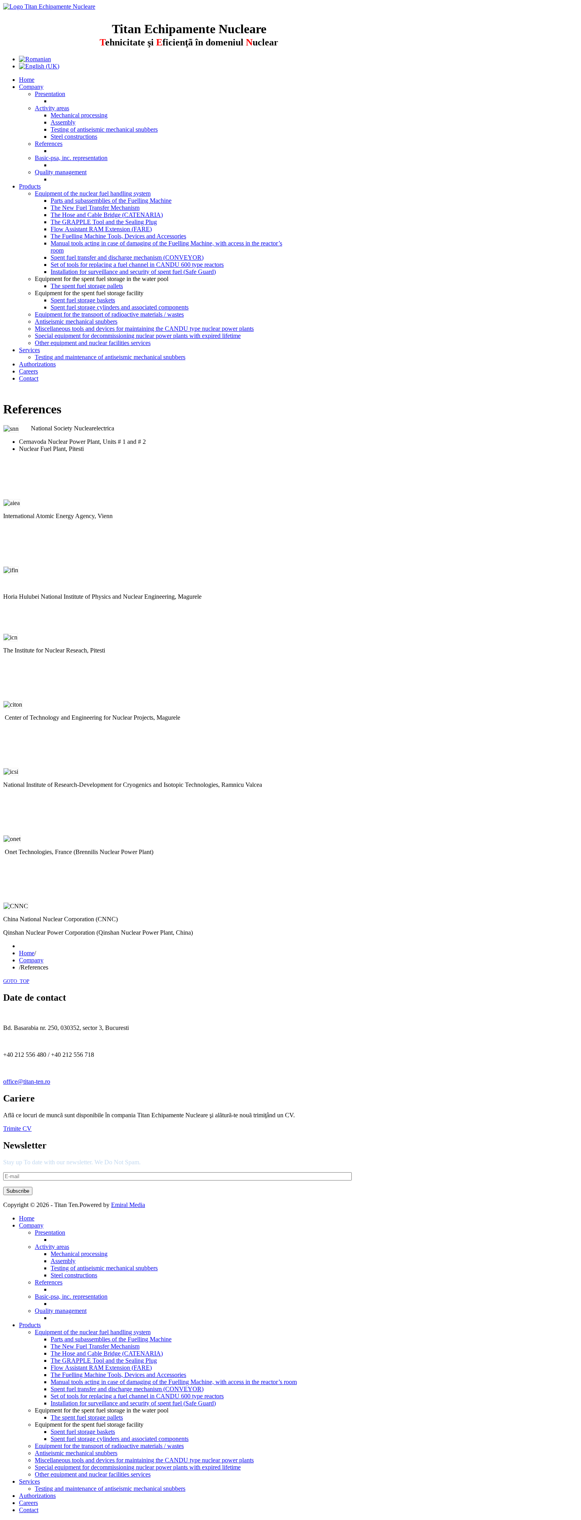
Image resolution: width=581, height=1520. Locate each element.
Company (31, 960)
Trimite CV (17, 1128)
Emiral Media (128, 1204)
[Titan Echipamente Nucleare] (49, 6)
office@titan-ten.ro (26, 1081)
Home (26, 953)
